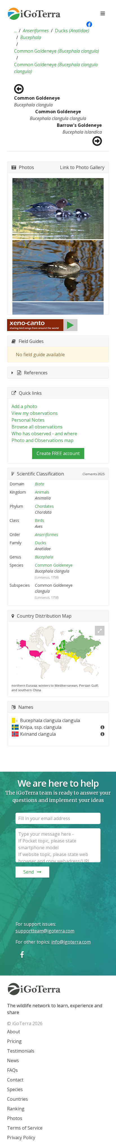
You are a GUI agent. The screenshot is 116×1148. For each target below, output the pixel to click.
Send (28, 872)
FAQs (12, 1070)
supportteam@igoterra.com (44, 931)
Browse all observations (37, 427)
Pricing (14, 1041)
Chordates (44, 506)
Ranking (15, 1109)
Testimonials (20, 1051)
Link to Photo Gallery (82, 167)
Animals (42, 492)
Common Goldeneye (56, 51)
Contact (15, 1080)
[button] (15, 30)
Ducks (72, 30)
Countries (17, 1099)
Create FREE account (58, 453)
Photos (14, 1118)
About (13, 1031)
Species (15, 1089)
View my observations (35, 413)
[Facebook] (21, 954)
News (13, 1060)
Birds (39, 520)
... (15, 30)
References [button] (36, 373)
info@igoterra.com (71, 942)
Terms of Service (25, 1128)
